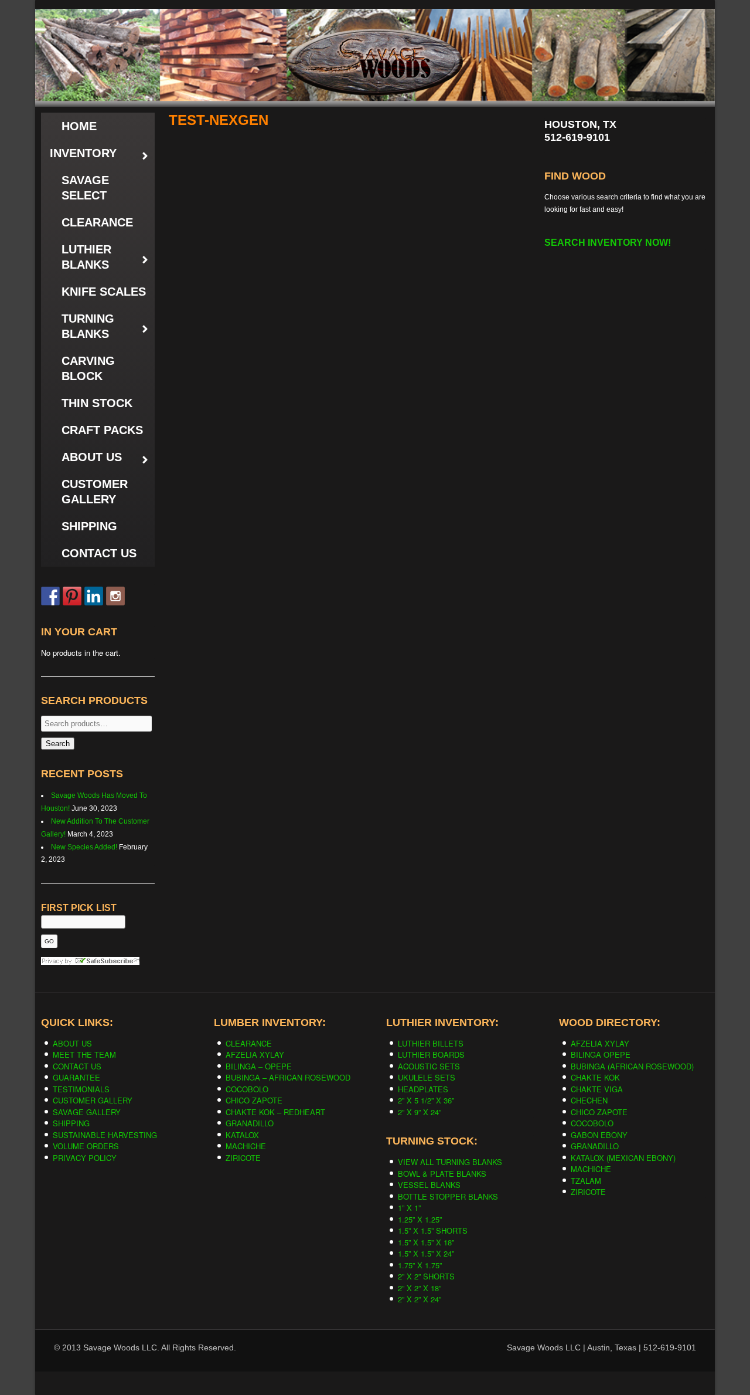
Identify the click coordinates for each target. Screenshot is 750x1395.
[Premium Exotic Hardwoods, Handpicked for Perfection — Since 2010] (375, 34)
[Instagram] (115, 596)
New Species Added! (84, 847)
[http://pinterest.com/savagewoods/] (72, 596)
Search (58, 743)
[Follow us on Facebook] (50, 596)
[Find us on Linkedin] (93, 596)
